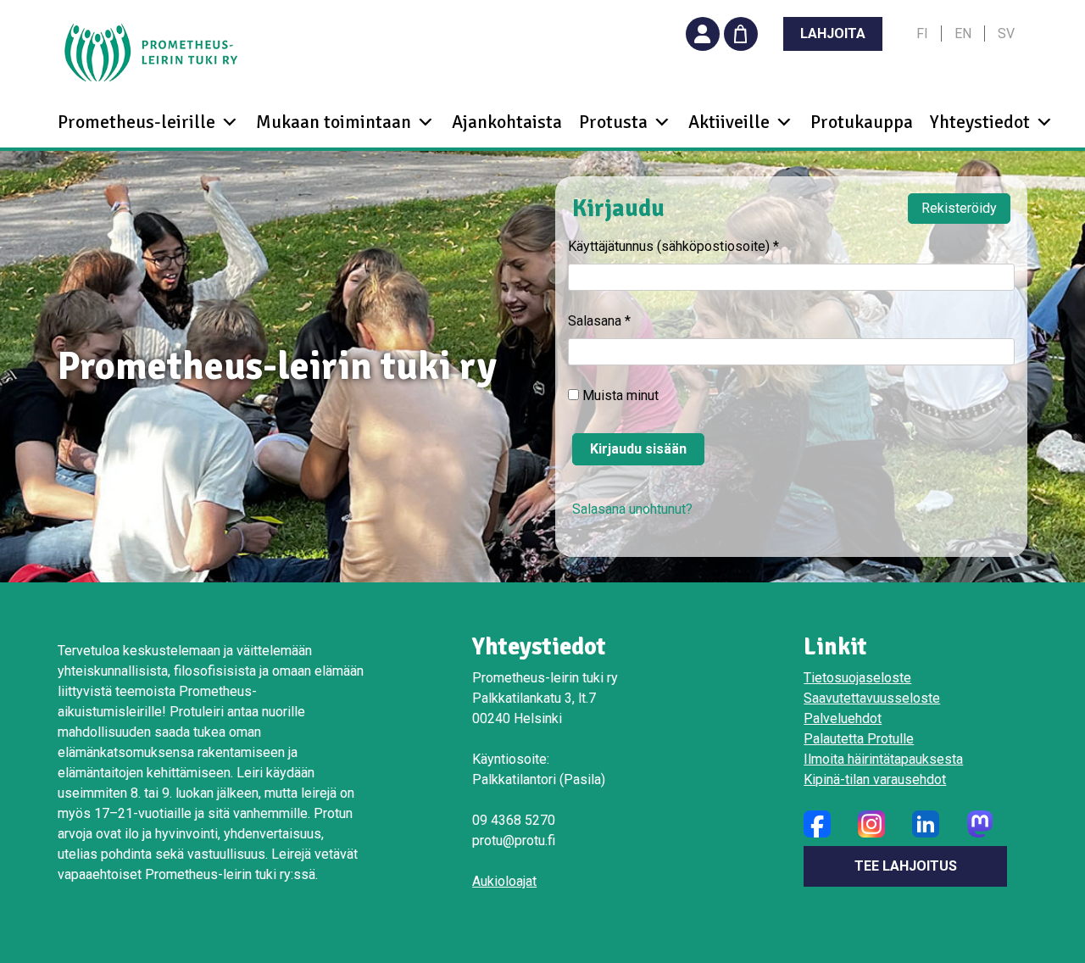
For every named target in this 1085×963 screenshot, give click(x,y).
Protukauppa (861, 122)
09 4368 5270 (513, 820)
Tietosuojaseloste (857, 678)
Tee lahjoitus (905, 866)
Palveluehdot (843, 718)
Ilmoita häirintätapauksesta (883, 759)
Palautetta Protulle (859, 739)
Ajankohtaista (507, 122)
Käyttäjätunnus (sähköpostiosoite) (673, 246)
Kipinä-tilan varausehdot (875, 779)
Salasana (599, 321)
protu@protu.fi (513, 840)
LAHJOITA (832, 33)
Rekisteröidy (959, 208)
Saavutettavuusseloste (872, 698)
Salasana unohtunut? (632, 509)
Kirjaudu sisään (638, 449)
